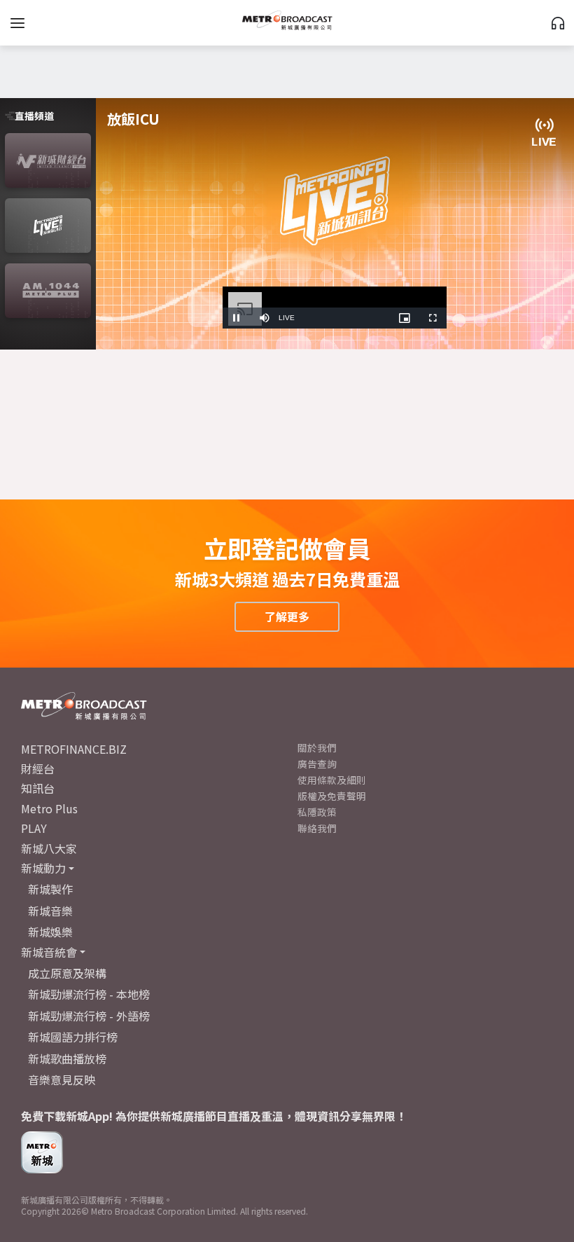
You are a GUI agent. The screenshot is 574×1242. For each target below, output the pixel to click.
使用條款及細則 (332, 780)
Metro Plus (49, 808)
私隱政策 (317, 812)
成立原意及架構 (67, 973)
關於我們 (317, 747)
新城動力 (43, 868)
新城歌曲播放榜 (67, 1058)
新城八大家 (49, 848)
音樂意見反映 (61, 1079)
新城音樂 (50, 910)
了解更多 (287, 616)
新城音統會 (49, 952)
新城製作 (50, 889)
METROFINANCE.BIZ (74, 748)
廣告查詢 (317, 764)
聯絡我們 (317, 828)
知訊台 (38, 788)
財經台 (38, 768)
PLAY (34, 828)
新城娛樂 (50, 931)
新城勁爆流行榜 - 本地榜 (89, 994)
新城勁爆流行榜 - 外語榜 (89, 1015)
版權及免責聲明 (332, 796)
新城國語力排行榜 (73, 1036)
